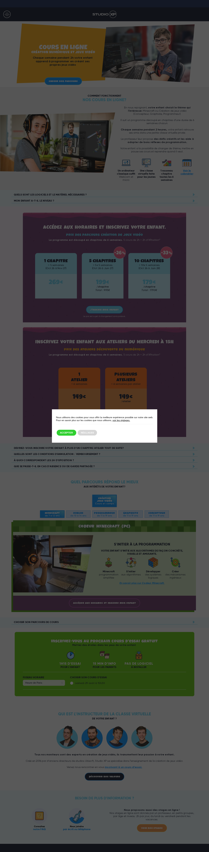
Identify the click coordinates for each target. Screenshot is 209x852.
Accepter (66, 432)
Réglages (87, 432)
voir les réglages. (121, 420)
